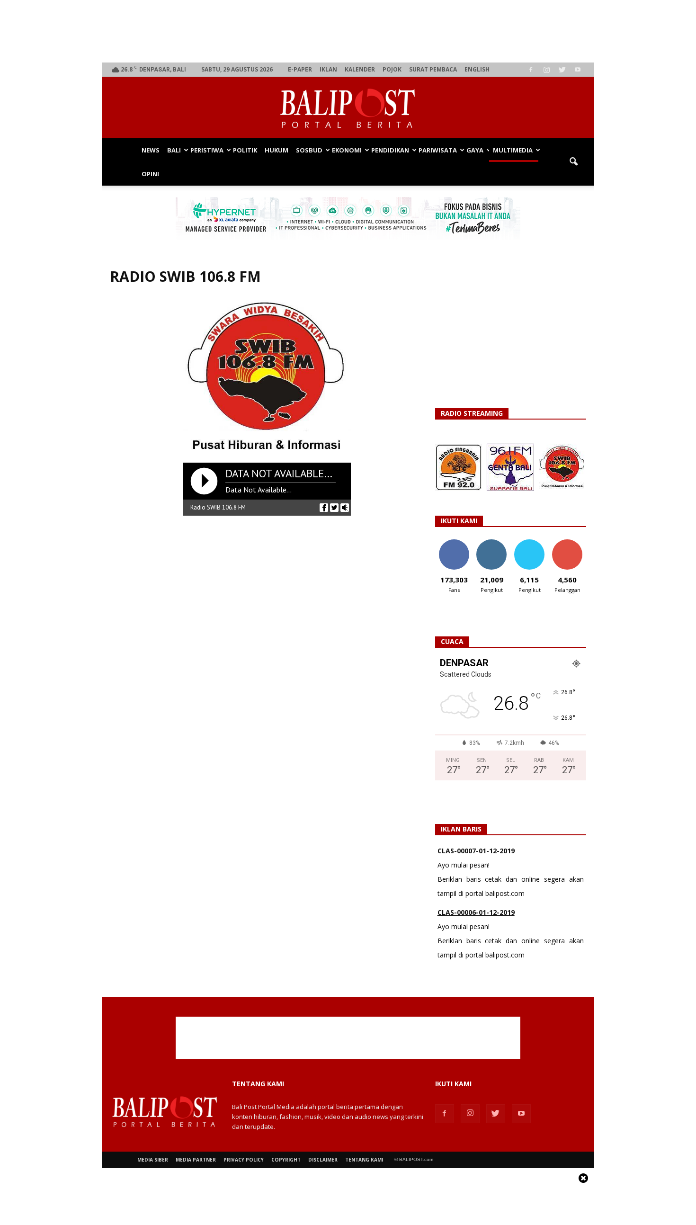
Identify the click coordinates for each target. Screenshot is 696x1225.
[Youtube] (578, 70)
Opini (150, 174)
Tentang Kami (364, 1159)
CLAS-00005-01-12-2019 (476, 925)
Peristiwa (206, 150)
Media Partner (196, 1159)
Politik (245, 150)
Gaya (474, 150)
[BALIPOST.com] (348, 108)
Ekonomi (347, 150)
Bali (174, 150)
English (477, 69)
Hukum (276, 150)
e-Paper (300, 69)
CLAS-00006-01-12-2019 (476, 863)
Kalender (360, 69)
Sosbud (309, 150)
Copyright (286, 1159)
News (151, 150)
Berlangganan (571, 542)
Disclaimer (323, 1159)
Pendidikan (390, 150)
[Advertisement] (348, 31)
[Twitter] (562, 70)
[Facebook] (531, 70)
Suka (453, 542)
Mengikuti (492, 542)
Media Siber (152, 1159)
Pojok (392, 69)
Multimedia (513, 150)
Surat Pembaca (433, 69)
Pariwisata (438, 150)
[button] (573, 162)
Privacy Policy (243, 1159)
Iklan (328, 69)
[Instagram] (546, 70)
